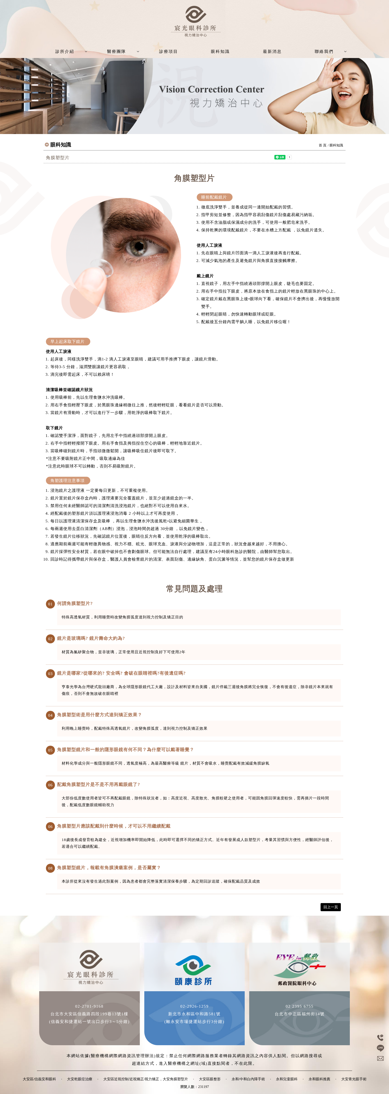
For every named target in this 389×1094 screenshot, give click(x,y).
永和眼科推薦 (319, 1079)
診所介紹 (64, 51)
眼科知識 (220, 51)
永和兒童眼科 (287, 1079)
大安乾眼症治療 (79, 1079)
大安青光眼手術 (353, 1079)
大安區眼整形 (210, 1079)
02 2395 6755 (300, 1006)
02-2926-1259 (194, 1006)
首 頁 (322, 145)
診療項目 (168, 51)
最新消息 (272, 51)
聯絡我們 (324, 51)
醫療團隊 (116, 51)
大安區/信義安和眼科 (39, 1079)
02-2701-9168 (89, 1006)
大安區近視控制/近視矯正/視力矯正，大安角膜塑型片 (145, 1079)
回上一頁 (330, 907)
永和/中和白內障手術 (248, 1079)
